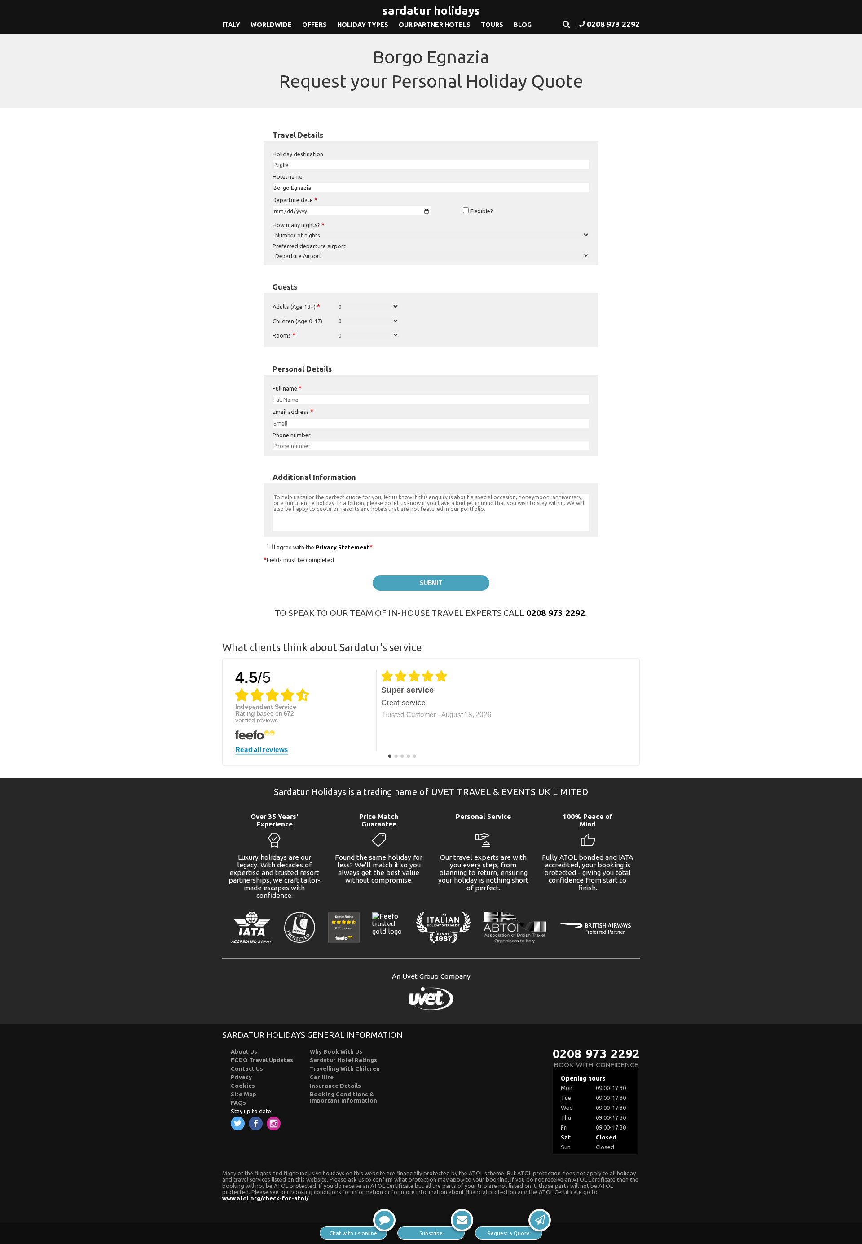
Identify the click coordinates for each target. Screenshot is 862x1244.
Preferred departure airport (309, 246)
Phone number (292, 435)
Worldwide (271, 24)
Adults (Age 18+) (296, 306)
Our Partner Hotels (435, 24)
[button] (566, 25)
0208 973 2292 (555, 613)
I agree (283, 547)
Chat (353, 1233)
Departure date (295, 199)
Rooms (284, 335)
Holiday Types (362, 24)
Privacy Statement (342, 547)
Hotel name (288, 176)
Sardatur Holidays (431, 10)
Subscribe (431, 1233)
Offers (314, 24)
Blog (523, 24)
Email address (293, 411)
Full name (287, 388)
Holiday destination (298, 154)
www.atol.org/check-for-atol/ (265, 1198)
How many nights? (299, 225)
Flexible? (481, 211)
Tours (492, 24)
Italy (231, 24)
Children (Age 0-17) (297, 321)
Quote (509, 1233)
